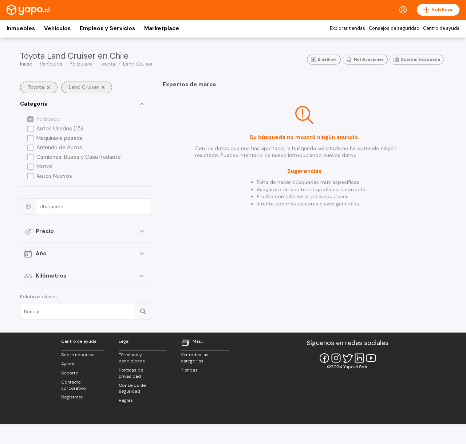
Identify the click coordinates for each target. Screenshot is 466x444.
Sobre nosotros (78, 355)
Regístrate (72, 397)
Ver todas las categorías (195, 358)
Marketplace (161, 28)
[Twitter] (348, 358)
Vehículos (57, 28)
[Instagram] (336, 358)
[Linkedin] (359, 358)
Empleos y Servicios (107, 28)
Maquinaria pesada (59, 138)
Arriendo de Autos (59, 147)
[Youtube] (371, 358)
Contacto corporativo (73, 385)
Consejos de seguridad (394, 28)
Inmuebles (21, 28)
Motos (44, 166)
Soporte (69, 373)
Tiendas (189, 370)
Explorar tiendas (347, 28)
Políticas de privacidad (131, 373)
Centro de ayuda (441, 28)
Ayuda (67, 364)
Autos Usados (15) (59, 128)
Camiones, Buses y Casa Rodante (78, 157)
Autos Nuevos (54, 176)
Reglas (126, 400)
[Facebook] (324, 358)
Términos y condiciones (132, 358)
